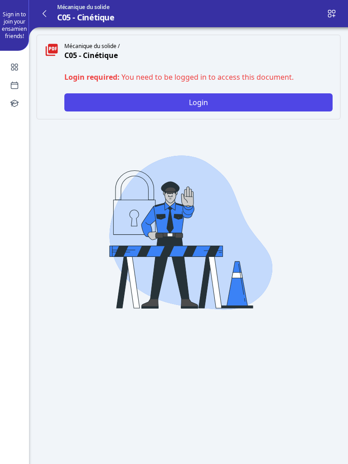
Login (198, 102)
